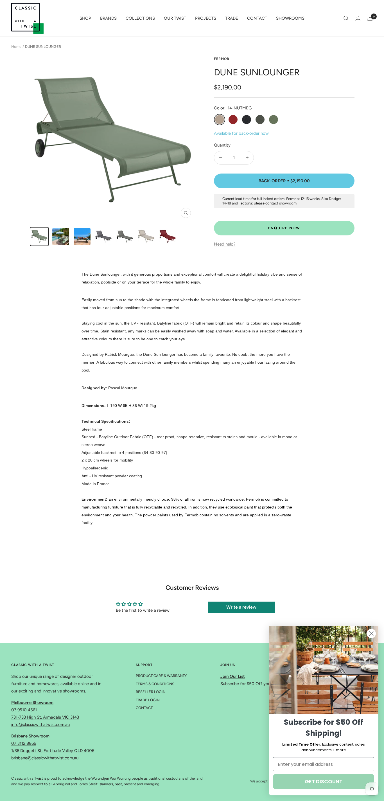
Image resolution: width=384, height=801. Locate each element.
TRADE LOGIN (148, 700)
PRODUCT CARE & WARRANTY (161, 676)
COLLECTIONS (140, 18)
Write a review (241, 607)
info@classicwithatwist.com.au (40, 724)
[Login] (357, 18)
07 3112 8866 (23, 743)
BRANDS (108, 18)
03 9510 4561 (24, 709)
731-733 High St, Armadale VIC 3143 (45, 717)
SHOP (85, 18)
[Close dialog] (371, 633)
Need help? (225, 244)
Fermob (221, 59)
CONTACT (257, 18)
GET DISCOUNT (323, 781)
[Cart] (370, 18)
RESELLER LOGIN (151, 692)
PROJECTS (205, 18)
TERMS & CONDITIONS (155, 684)
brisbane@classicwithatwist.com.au (44, 757)
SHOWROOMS (290, 18)
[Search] (346, 18)
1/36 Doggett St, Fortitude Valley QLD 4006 (52, 750)
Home (16, 46)
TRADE (231, 18)
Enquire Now (284, 228)
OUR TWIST (175, 18)
